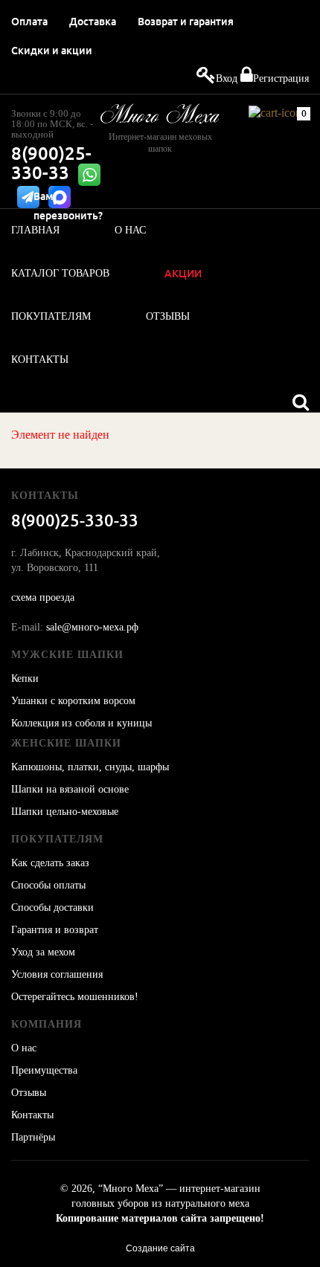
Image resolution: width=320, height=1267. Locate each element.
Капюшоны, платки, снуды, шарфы (90, 767)
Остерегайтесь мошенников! (74, 996)
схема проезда (42, 597)
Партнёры (33, 1137)
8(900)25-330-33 (51, 163)
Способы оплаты (48, 885)
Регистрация (281, 78)
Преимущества (44, 1070)
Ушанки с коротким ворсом (73, 700)
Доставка (92, 22)
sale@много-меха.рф (92, 627)
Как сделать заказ (50, 862)
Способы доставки (52, 907)
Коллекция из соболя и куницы (81, 723)
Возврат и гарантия (186, 22)
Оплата (29, 22)
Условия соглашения (57, 974)
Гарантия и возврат (54, 929)
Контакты (32, 1115)
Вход (226, 78)
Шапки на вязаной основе (70, 789)
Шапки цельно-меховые (64, 811)
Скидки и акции (51, 51)
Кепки (25, 678)
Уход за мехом (43, 952)
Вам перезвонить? (68, 206)
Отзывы (28, 1092)
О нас (23, 1048)
